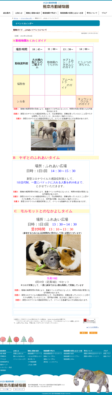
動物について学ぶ (49, 356)
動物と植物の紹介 (33, 13)
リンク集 (5, 389)
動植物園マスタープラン (71, 356)
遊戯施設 (3, 370)
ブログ (104, 13)
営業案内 (3, 356)
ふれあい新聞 (32, 364)
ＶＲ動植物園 (32, 362)
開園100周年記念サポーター (93, 353)
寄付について (92, 13)
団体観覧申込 (4, 362)
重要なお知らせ (18, 353)
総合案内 (6, 13)
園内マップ (3, 364)
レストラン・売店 (6, 367)
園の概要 (3, 353)
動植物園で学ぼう (50, 13)
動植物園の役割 (69, 353)
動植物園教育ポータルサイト (53, 353)
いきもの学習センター (35, 356)
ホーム (16, 18)
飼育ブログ (107, 353)
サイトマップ (19, 389)
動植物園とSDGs (69, 359)
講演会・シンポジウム (51, 362)
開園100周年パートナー (91, 356)
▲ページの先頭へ (92, 327)
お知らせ (18, 13)
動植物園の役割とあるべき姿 (71, 13)
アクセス (3, 359)
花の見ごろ (31, 359)
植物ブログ (107, 356)
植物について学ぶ (49, 359)
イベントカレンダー (26, 18)
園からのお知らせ (19, 356)
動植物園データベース (35, 353)
